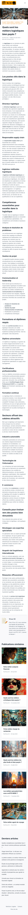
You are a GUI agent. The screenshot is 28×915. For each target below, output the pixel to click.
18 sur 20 (6, 37)
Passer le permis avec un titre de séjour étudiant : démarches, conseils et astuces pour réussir (14, 893)
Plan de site (14, 909)
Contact (20, 906)
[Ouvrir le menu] (25, 3)
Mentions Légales (11, 906)
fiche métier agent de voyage (13, 822)
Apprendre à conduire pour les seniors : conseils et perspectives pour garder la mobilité (13, 872)
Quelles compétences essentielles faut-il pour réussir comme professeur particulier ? (14, 845)
